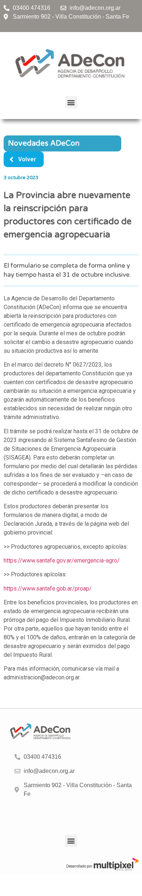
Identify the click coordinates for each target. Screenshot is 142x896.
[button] (71, 102)
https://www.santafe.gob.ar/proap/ (48, 588)
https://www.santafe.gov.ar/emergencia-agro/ (62, 560)
